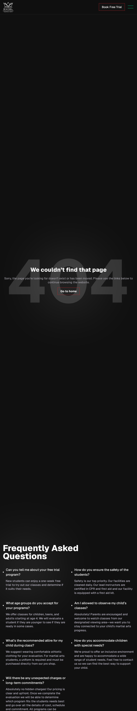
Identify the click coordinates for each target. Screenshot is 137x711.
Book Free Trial (112, 7)
